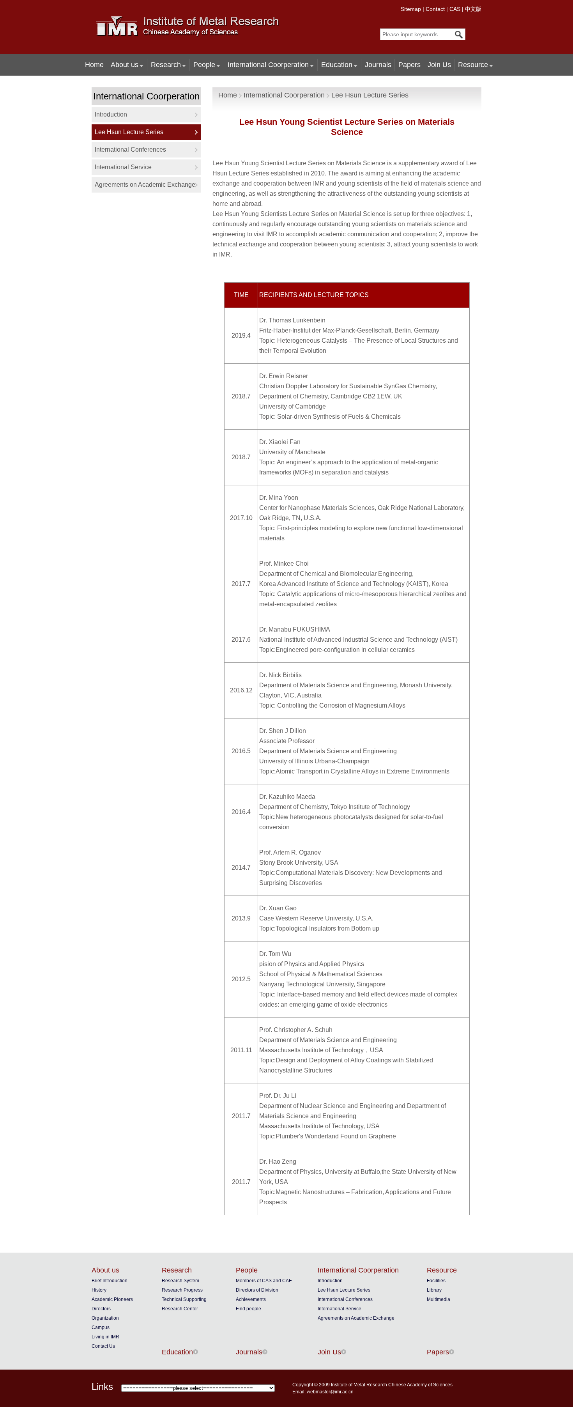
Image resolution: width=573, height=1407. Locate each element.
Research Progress (182, 1290)
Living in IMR (105, 1337)
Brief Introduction (109, 1280)
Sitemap (411, 9)
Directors (101, 1308)
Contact (435, 9)
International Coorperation (268, 65)
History (99, 1290)
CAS (454, 9)
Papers (409, 65)
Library (434, 1290)
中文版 (473, 9)
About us (124, 65)
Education (336, 65)
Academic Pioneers (112, 1299)
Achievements (251, 1299)
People (204, 65)
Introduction (111, 114)
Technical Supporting (184, 1299)
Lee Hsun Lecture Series (129, 132)
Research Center (180, 1308)
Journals (378, 65)
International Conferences (130, 149)
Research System (180, 1280)
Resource (473, 65)
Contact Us (103, 1346)
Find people (248, 1308)
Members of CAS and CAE (264, 1280)
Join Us (439, 65)
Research (166, 65)
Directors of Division (257, 1290)
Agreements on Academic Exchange (145, 184)
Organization (105, 1318)
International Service (123, 167)
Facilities (436, 1280)
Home (94, 65)
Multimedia (438, 1299)
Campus (101, 1327)
